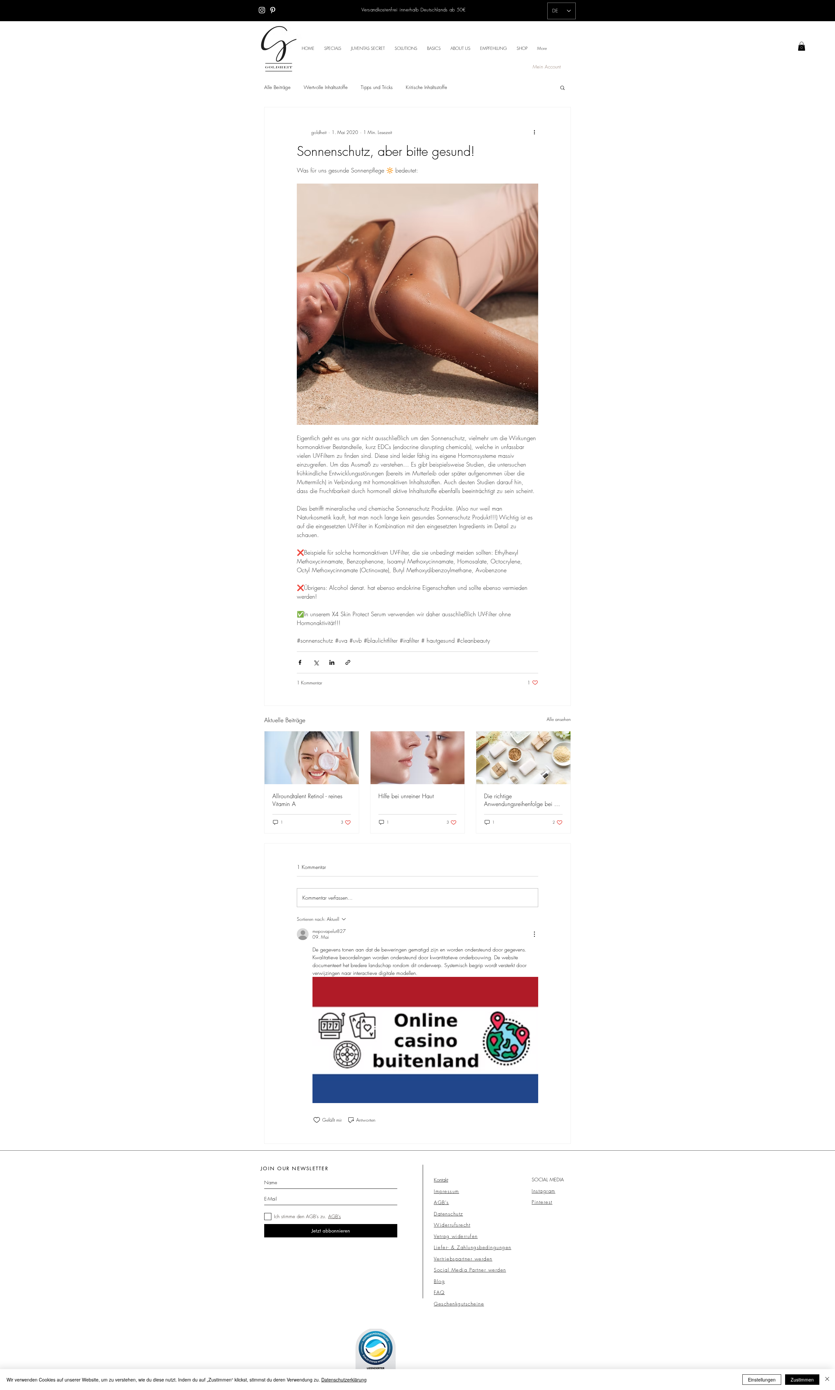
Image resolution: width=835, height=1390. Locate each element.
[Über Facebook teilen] (300, 662)
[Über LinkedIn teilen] (332, 662)
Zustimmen (802, 1379)
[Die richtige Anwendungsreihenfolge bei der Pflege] (523, 757)
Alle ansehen (559, 719)
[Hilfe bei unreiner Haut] (418, 757)
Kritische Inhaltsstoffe (426, 87)
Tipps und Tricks (377, 87)
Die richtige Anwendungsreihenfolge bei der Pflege (523, 800)
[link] (801, 46)
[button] (562, 87)
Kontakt (441, 1180)
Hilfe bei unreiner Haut (406, 796)
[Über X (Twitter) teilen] (316, 662)
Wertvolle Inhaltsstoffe (326, 87)
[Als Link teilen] (348, 662)
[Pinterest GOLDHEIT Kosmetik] (272, 10)
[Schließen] (827, 1379)
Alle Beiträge (277, 87)
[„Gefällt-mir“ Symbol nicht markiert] (316, 1120)
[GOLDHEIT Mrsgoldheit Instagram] (262, 10)
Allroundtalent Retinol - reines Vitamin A (307, 800)
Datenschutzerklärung (344, 1379)
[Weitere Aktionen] (534, 132)
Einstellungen (762, 1379)
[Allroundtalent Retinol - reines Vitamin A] (312, 757)
